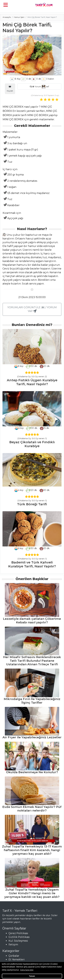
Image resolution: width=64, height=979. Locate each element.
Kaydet (10, 91)
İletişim (13, 944)
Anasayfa (7, 17)
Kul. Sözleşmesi (18, 940)
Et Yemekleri (17, 959)
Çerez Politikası (18, 933)
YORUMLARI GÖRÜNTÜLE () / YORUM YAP (32, 309)
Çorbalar (14, 955)
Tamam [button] (32, 976)
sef (47, 86)
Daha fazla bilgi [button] (26, 970)
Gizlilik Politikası (19, 937)
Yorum (36, 86)
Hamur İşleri (19, 17)
